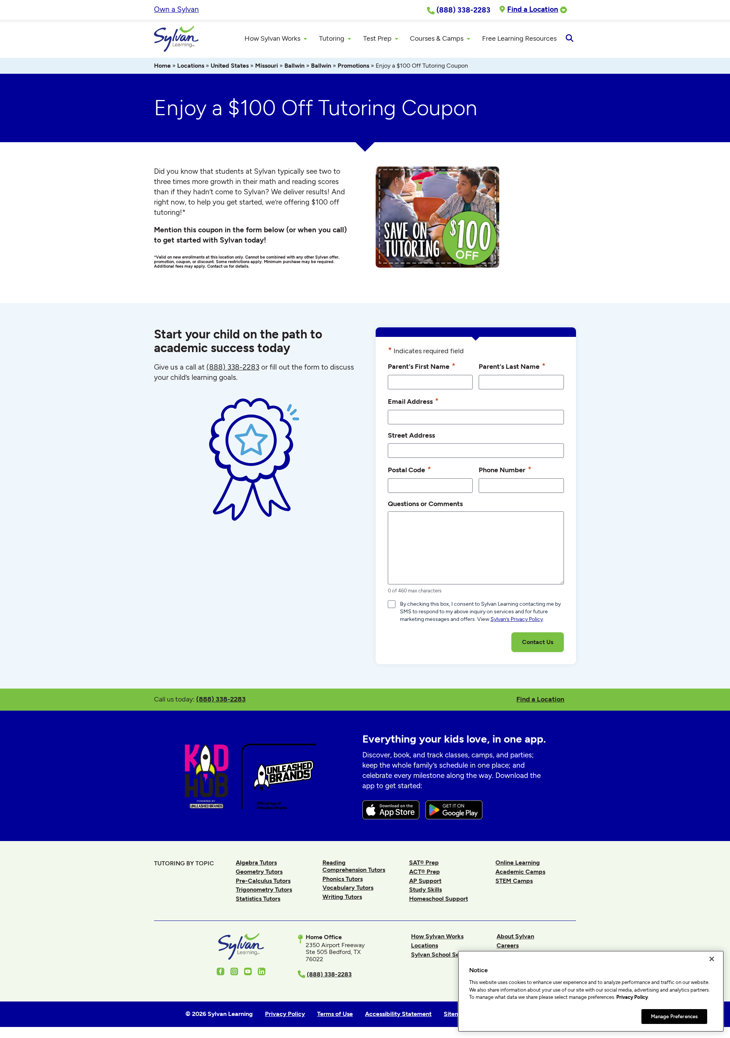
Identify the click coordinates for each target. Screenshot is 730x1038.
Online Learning (517, 862)
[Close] (711, 959)
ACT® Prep (424, 871)
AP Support (425, 880)
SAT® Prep (424, 862)
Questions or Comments (425, 504)
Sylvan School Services (443, 954)
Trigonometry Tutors (264, 889)
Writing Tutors (342, 896)
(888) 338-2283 (221, 699)
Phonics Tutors (342, 878)
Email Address (413, 401)
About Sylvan (515, 936)
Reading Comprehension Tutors (353, 866)
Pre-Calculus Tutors (263, 880)
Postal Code (409, 469)
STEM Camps (514, 880)
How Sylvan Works (437, 936)
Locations (190, 65)
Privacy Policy (632, 997)
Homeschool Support (438, 898)
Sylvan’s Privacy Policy (516, 619)
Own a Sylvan (176, 9)
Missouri (266, 65)
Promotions (353, 65)
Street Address (411, 435)
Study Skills (425, 889)
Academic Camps (520, 871)
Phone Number (505, 469)
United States (230, 65)
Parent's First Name (421, 366)
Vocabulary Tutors (347, 887)
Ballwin (294, 65)
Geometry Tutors (259, 871)
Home (162, 65)
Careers (508, 945)
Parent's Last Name (512, 366)
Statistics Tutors (258, 898)
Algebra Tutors (256, 862)
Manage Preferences (674, 1016)
